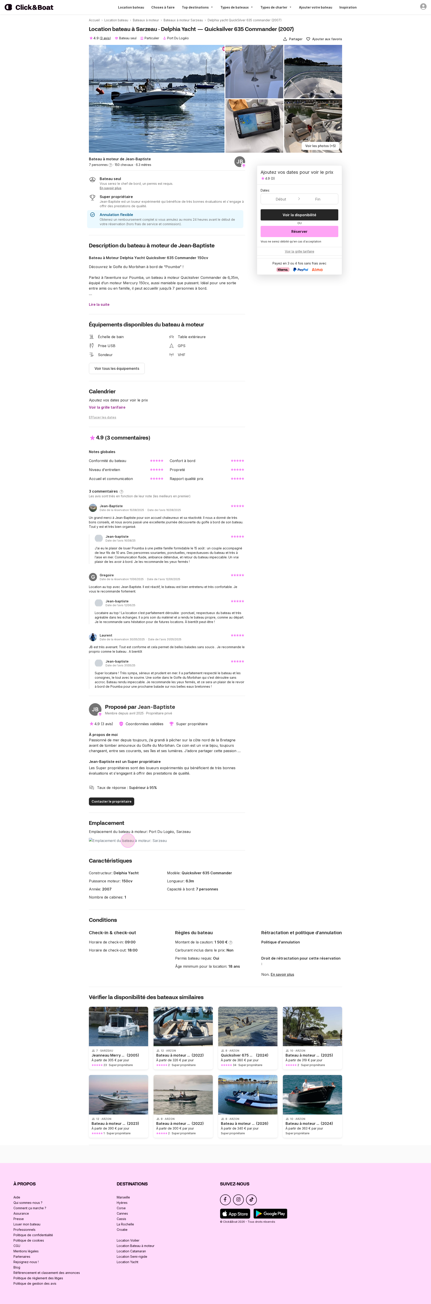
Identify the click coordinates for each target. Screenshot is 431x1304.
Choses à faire (163, 7)
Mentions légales (26, 1251)
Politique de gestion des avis (34, 1283)
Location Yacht (127, 1262)
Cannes (122, 1213)
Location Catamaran (131, 1251)
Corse (121, 1208)
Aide (16, 1197)
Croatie (122, 1229)
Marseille (123, 1197)
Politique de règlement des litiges (38, 1278)
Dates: (265, 190)
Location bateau (131, 7)
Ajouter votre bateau (315, 7)
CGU (16, 1246)
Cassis (121, 1219)
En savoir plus (282, 974)
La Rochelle (125, 1224)
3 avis (105, 38)
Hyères (122, 1203)
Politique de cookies (28, 1240)
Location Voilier (128, 1240)
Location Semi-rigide (132, 1256)
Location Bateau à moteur (135, 1246)
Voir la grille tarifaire (107, 407)
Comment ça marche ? (29, 1208)
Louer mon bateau (26, 1224)
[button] (292, 39)
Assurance (21, 1213)
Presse (18, 1219)
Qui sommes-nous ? (27, 1203)
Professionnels (24, 1229)
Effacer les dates (102, 417)
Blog (16, 1267)
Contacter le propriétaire (112, 801)
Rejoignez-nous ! (26, 1262)
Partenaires (21, 1256)
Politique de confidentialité (33, 1235)
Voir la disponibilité (299, 215)
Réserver (299, 231)
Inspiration (348, 7)
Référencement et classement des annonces (46, 1273)
